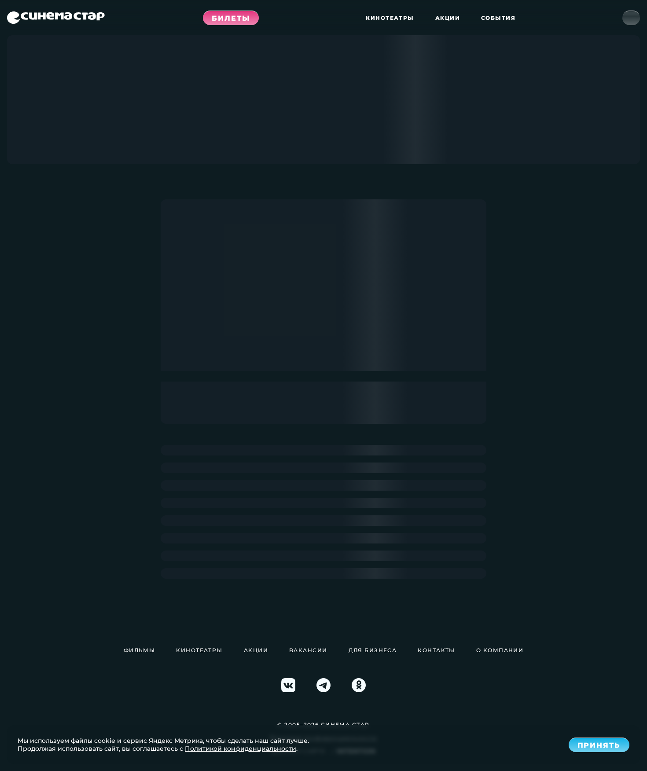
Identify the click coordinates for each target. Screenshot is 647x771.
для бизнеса (373, 650)
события (498, 18)
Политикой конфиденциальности (240, 749)
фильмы (139, 650)
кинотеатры (390, 18)
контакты (436, 650)
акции (447, 18)
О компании (499, 650)
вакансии (308, 650)
